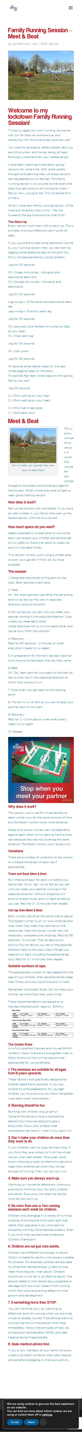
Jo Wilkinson (21, 43)
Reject (31, 1422)
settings (47, 1415)
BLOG (54, 43)
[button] (41, 770)
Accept (15, 1422)
